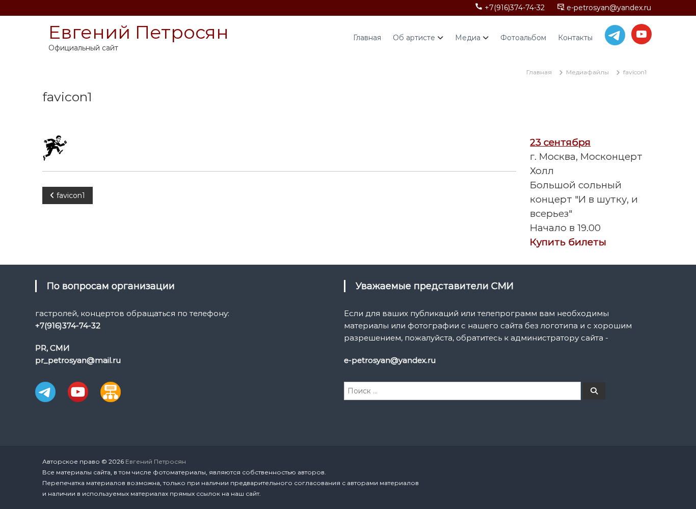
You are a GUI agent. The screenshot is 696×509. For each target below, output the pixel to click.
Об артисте (414, 37)
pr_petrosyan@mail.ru (78, 360)
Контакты (575, 37)
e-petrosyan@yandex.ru (609, 7)
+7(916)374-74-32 (515, 7)
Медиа (467, 37)
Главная (367, 37)
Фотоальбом (523, 37)
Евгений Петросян (138, 32)
